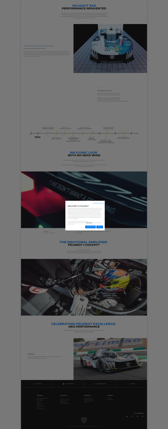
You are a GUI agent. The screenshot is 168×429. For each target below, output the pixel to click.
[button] (90, 227)
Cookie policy (89, 222)
